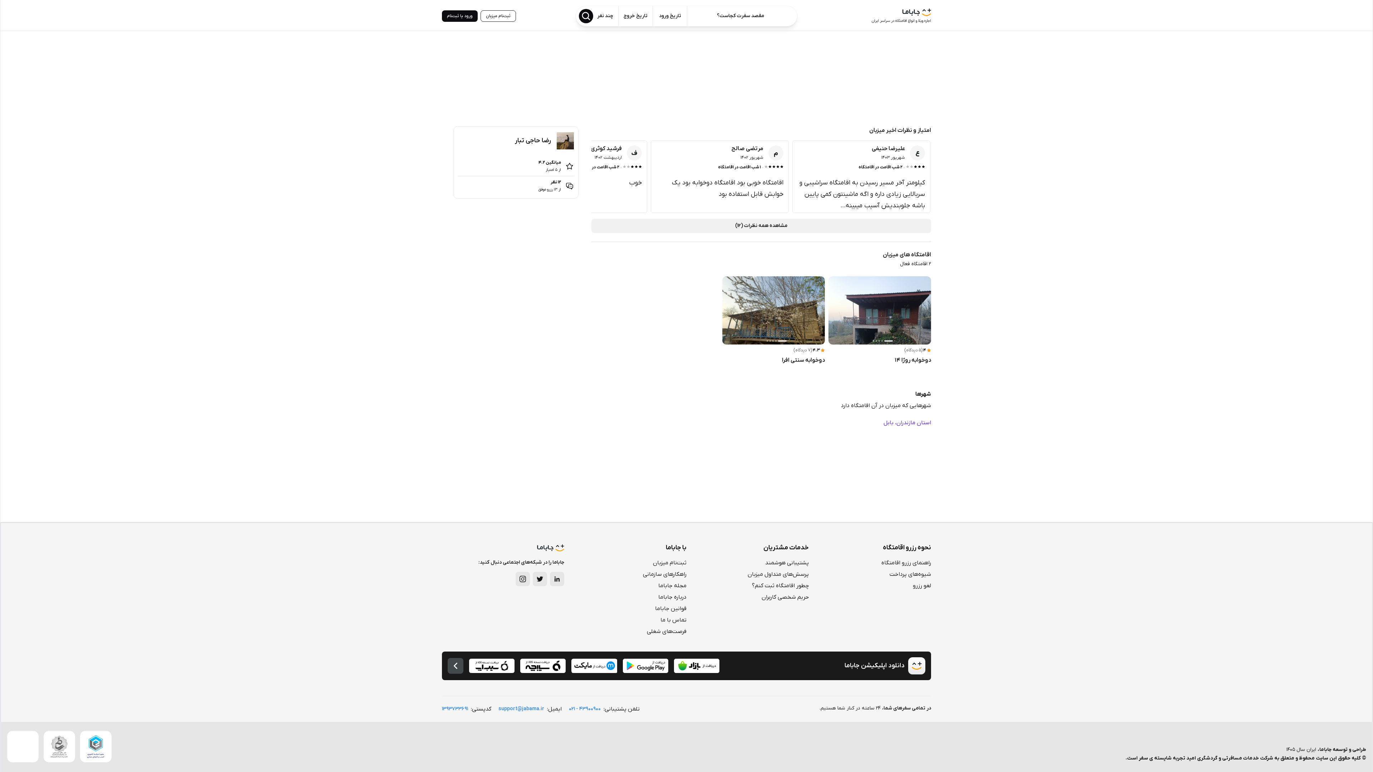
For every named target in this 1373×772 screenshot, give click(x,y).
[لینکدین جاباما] (557, 579)
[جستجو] (586, 16)
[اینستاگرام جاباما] (523, 579)
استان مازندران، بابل (907, 422)
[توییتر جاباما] (540, 579)
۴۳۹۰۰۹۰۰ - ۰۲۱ (585, 709)
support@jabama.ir (521, 709)
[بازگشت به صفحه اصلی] (455, 666)
